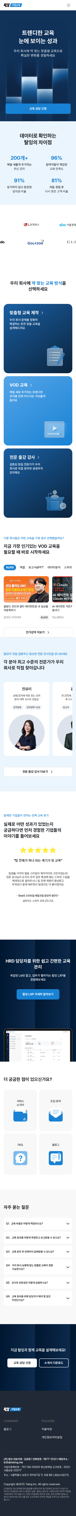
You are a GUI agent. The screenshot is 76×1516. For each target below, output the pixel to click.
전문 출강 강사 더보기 (35, 771)
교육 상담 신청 (38, 108)
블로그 (7, 1429)
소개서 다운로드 (53, 1363)
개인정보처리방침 (52, 1437)
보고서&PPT (36, 567)
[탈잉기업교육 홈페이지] (13, 5)
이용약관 (47, 1429)
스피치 (68, 567)
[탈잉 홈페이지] (38, 1409)
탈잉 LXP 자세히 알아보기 (38, 994)
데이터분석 (54, 567)
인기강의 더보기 (35, 632)
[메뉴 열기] (68, 5)
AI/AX (10, 567)
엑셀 (22, 567)
